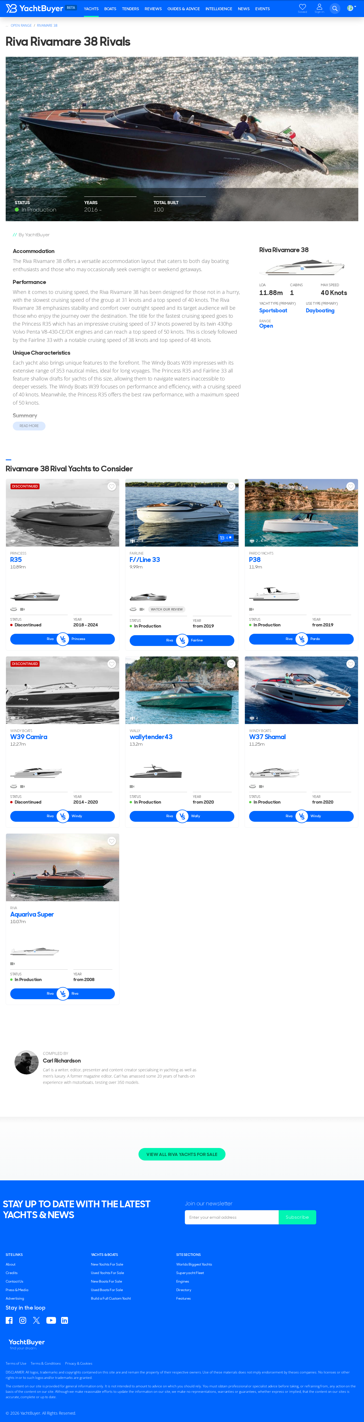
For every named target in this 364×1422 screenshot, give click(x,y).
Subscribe (297, 1217)
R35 (16, 559)
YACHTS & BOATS (104, 1255)
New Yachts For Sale (107, 1264)
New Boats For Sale (106, 1281)
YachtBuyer (40, 8)
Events (262, 8)
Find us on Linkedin (65, 1320)
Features (183, 1298)
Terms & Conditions (46, 1363)
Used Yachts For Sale (107, 1273)
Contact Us (14, 1281)
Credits (12, 1273)
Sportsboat (273, 310)
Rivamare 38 (47, 25)
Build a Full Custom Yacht (111, 1298)
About (10, 1264)
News (244, 8)
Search (335, 8)
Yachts (91, 8)
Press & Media (17, 1290)
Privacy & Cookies (78, 1363)
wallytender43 (151, 737)
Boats (110, 8)
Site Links (14, 1255)
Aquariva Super (32, 914)
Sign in (319, 12)
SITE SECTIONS (188, 1255)
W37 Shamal (267, 737)
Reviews (153, 8)
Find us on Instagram (23, 1320)
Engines (182, 1281)
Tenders (130, 8)
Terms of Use (16, 1363)
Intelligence (219, 8)
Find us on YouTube (51, 1320)
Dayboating (320, 310)
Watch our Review (167, 609)
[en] (350, 8)
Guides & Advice (183, 8)
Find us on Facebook (10, 1320)
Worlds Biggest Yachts (194, 1264)
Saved (302, 12)
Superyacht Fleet (190, 1273)
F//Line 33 (145, 559)
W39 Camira (28, 737)
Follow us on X (37, 1320)
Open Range (21, 25)
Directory (183, 1290)
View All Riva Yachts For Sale (181, 1154)
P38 (255, 559)
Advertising (15, 1298)
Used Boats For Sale (107, 1290)
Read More (29, 426)
